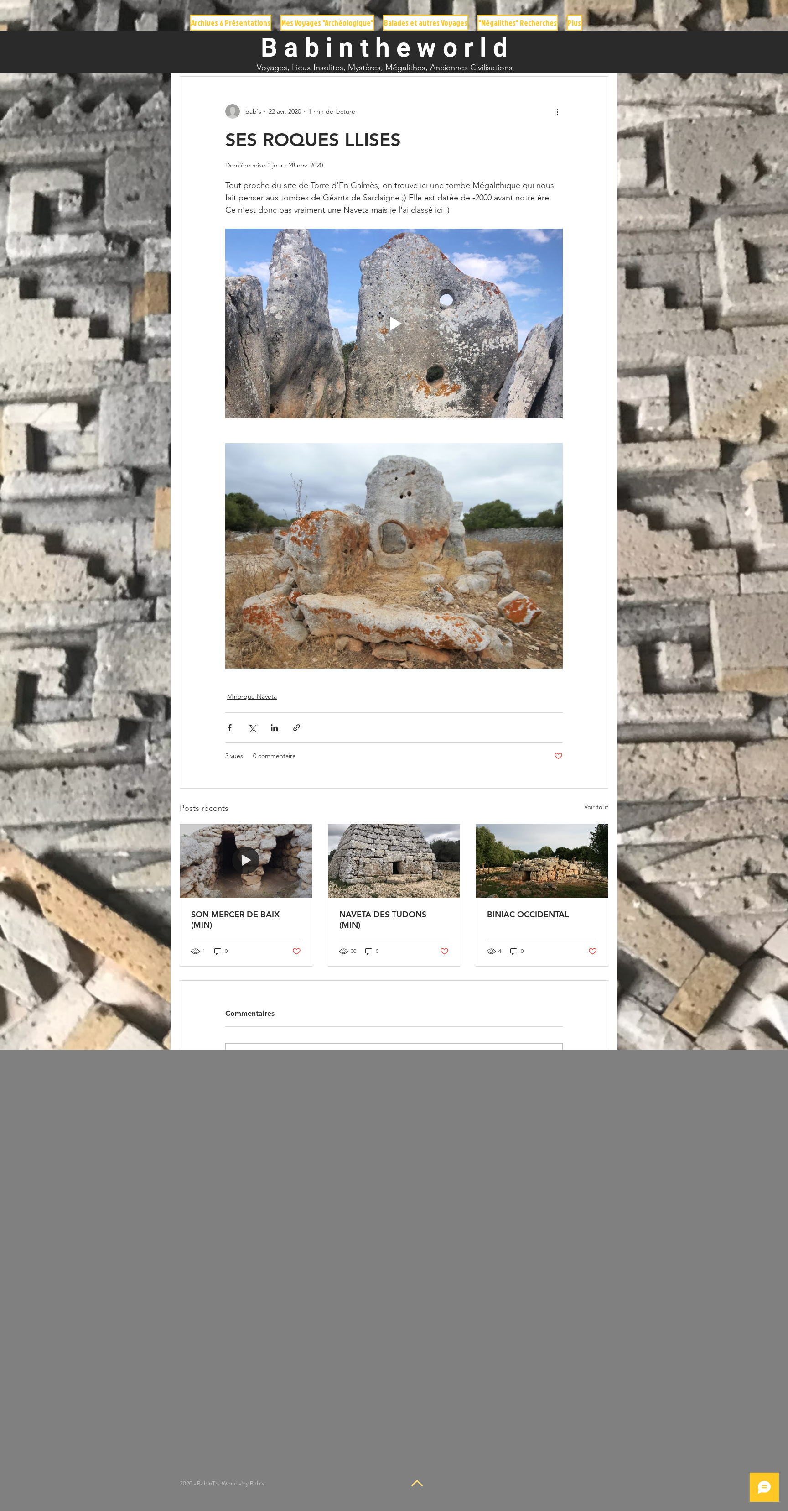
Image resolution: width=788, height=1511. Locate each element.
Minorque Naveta (252, 696)
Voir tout (596, 807)
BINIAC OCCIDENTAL (528, 914)
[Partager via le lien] (296, 727)
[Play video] (394, 323)
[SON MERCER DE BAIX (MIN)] (246, 861)
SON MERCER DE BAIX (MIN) (235, 919)
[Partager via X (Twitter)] (252, 727)
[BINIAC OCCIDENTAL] (542, 861)
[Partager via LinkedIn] (274, 727)
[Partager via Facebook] (229, 727)
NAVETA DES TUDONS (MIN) (382, 919)
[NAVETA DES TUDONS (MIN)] (394, 861)
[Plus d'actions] (557, 111)
